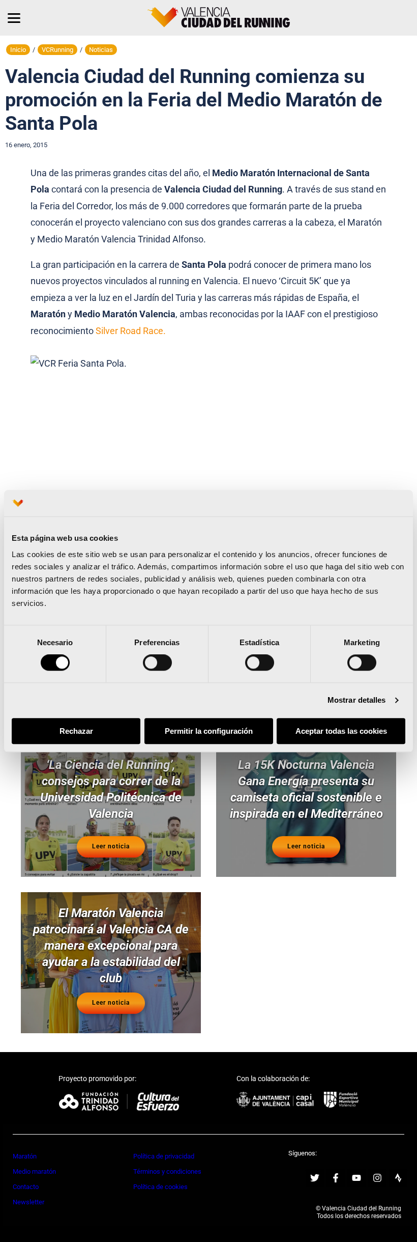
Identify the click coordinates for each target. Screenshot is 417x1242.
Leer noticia (111, 846)
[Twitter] (315, 1178)
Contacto (26, 1187)
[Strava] (398, 1178)
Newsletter (28, 1202)
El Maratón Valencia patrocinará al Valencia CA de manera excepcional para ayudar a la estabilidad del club (111, 945)
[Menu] (14, 18)
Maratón (25, 1156)
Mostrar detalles (356, 700)
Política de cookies (160, 1187)
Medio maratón (34, 1171)
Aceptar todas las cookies (341, 731)
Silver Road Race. (131, 330)
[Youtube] (356, 1178)
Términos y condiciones (167, 1171)
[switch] (157, 663)
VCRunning (57, 49)
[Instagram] (377, 1178)
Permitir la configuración (209, 731)
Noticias (101, 49)
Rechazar (76, 731)
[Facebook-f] (335, 1178)
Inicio (18, 49)
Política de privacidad (163, 1156)
